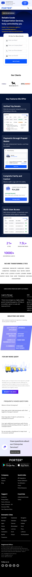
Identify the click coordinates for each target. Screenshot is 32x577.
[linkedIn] (14, 565)
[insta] (10, 565)
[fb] (2, 565)
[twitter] (6, 565)
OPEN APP (25, 3)
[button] (15, 452)
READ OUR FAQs (15, 452)
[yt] (17, 565)
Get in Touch (16, 61)
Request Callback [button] (10, 392)
